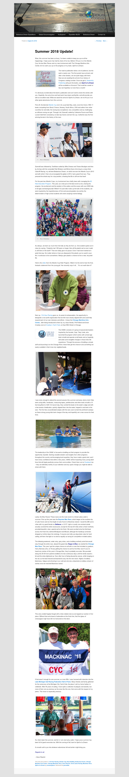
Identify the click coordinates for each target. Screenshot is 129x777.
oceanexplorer (51, 765)
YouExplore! (62, 34)
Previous (98, 41)
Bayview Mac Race (64, 519)
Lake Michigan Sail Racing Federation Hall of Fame (53, 682)
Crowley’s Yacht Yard (53, 325)
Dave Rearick (66, 763)
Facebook (88, 462)
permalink (66, 765)
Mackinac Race (87, 763)
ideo (44, 263)
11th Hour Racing (47, 315)
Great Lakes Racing (76, 763)
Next (105, 41)
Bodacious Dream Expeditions (25, 34)
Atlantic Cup (53, 105)
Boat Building (70, 762)
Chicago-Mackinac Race (55, 763)
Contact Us (101, 34)
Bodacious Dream (89, 34)
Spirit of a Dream (40, 765)
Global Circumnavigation (47, 34)
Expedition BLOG (74, 34)
